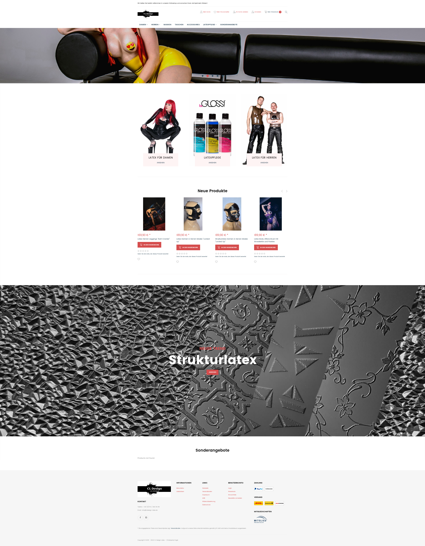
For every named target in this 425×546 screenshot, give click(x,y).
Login (230, 488)
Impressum (206, 495)
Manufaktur (180, 488)
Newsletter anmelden (235, 498)
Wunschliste (232, 495)
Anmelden (257, 12)
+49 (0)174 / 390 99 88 (151, 507)
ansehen (160, 162)
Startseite (205, 488)
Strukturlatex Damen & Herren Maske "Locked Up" (231, 240)
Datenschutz (206, 505)
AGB (203, 498)
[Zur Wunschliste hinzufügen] (139, 259)
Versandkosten (207, 492)
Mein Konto (207, 12)
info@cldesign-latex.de (149, 510)
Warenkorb (231, 492)
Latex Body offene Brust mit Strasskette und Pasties (266, 240)
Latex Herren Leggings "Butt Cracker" (154, 239)
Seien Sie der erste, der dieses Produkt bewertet (153, 254)
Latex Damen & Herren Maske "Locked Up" (193, 240)
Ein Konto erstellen (242, 12)
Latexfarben (180, 492)
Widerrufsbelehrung (208, 501)
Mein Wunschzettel (223, 12)
